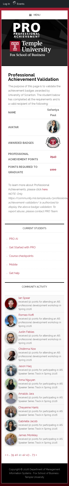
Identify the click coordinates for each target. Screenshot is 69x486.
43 (27, 454)
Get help (14, 273)
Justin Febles (26, 331)
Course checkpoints (21, 256)
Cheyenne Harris (28, 407)
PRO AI (13, 238)
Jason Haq (24, 366)
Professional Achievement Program (34, 30)
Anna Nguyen (26, 380)
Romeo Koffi (26, 314)
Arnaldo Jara (26, 393)
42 (23, 454)
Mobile (13, 264)
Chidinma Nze (27, 348)
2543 (53, 156)
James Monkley (28, 435)
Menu (37, 15)
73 (33, 454)
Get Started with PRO (22, 247)
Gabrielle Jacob (28, 421)
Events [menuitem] (20, 3)
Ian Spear (24, 298)
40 (16, 454)
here (45, 189)
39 (12, 454)
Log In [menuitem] (6, 3)
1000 (53, 169)
